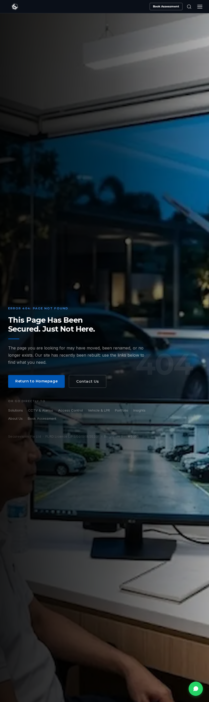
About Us (15, 418)
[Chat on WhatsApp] (196, 689)
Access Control (70, 410)
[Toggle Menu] (200, 7)
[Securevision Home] (14, 6)
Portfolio (121, 410)
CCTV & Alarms (40, 410)
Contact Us (87, 381)
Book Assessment (166, 6)
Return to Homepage (36, 381)
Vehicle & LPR (99, 410)
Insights (139, 410)
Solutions (15, 410)
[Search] (189, 6)
